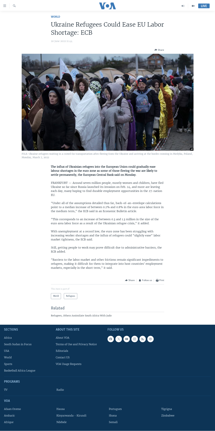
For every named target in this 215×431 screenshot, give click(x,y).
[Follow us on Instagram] (134, 339)
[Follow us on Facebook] (111, 339)
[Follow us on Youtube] (126, 339)
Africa (8, 337)
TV (5, 389)
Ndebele (61, 422)
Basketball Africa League (19, 370)
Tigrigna (166, 409)
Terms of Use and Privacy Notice (76, 344)
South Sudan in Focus (18, 344)
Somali (113, 422)
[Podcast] (150, 339)
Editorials (62, 350)
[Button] (159, 50)
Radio (60, 389)
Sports (8, 364)
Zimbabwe (167, 415)
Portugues (115, 409)
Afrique (8, 422)
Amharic (9, 415)
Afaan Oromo (12, 409)
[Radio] (183, 5)
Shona (113, 415)
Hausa (60, 409)
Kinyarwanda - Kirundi (71, 415)
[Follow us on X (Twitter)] (118, 339)
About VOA (62, 337)
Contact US (63, 357)
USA (6, 350)
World (55, 17)
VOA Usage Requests (68, 364)
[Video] (193, 5)
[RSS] (142, 339)
